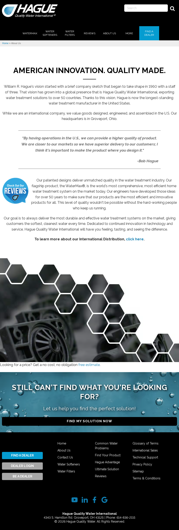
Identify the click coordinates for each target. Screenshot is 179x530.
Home (61, 443)
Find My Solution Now (89, 421)
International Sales (145, 450)
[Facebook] (94, 500)
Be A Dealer (22, 476)
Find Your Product (107, 455)
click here (135, 239)
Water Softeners (68, 464)
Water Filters (66, 471)
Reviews (101, 476)
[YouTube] (74, 500)
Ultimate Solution (107, 469)
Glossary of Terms (145, 443)
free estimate (89, 365)
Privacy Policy (142, 464)
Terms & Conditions (146, 478)
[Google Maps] (104, 500)
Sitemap (138, 471)
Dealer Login (22, 466)
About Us (64, 450)
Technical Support (145, 457)
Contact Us (65, 457)
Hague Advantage (107, 462)
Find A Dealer (22, 455)
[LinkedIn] (84, 500)
